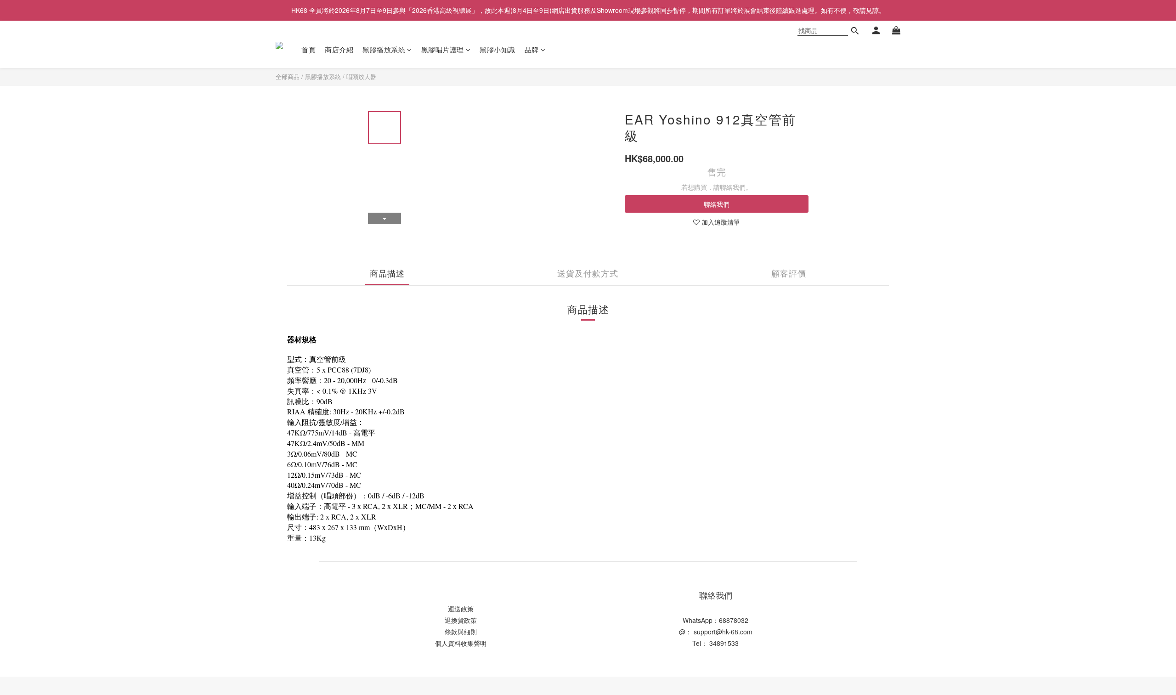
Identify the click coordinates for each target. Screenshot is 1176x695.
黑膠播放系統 (383, 49)
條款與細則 (461, 631)
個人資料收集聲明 (460, 643)
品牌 (532, 49)
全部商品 (288, 76)
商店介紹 (339, 49)
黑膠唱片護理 (442, 49)
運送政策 (461, 608)
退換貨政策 (461, 620)
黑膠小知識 (497, 49)
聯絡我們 (716, 204)
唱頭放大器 (361, 76)
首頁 (308, 49)
